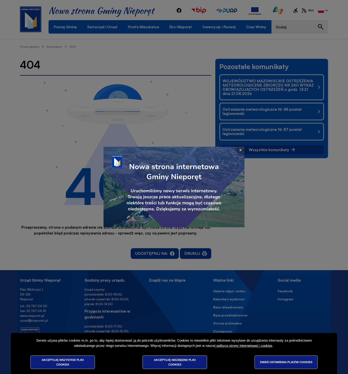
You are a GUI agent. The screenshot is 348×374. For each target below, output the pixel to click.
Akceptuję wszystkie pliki (63, 362)
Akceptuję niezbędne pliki (175, 362)
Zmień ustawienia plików (286, 362)
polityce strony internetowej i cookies (244, 346)
